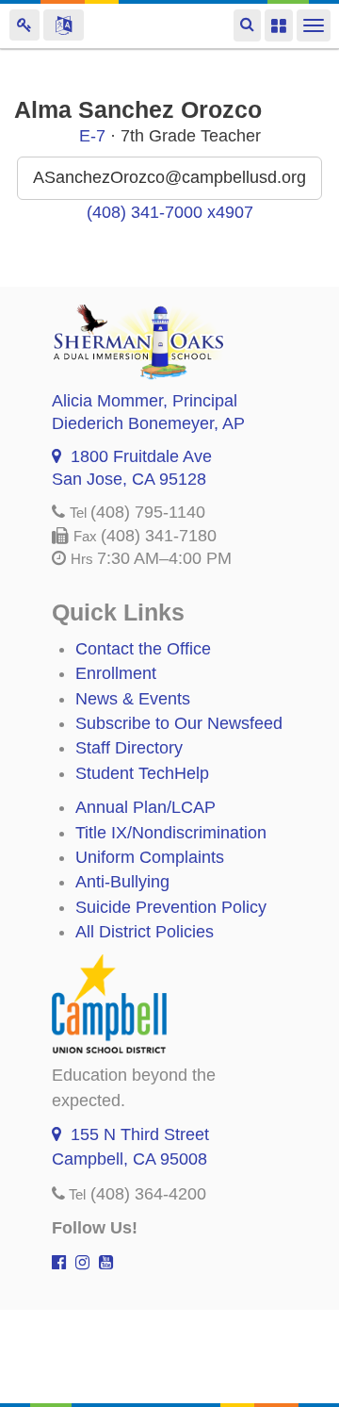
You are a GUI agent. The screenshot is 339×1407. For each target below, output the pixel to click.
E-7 (92, 135)
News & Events (132, 698)
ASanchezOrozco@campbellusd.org (169, 177)
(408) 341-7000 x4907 (170, 212)
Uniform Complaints (149, 857)
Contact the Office (143, 648)
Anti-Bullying (122, 881)
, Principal (144, 400)
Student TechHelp (142, 773)
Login (24, 25)
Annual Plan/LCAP (145, 807)
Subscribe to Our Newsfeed (178, 723)
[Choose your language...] (63, 25)
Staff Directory (129, 747)
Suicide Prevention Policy (170, 907)
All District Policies (144, 931)
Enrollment (115, 673)
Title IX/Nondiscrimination (170, 832)
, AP (148, 423)
